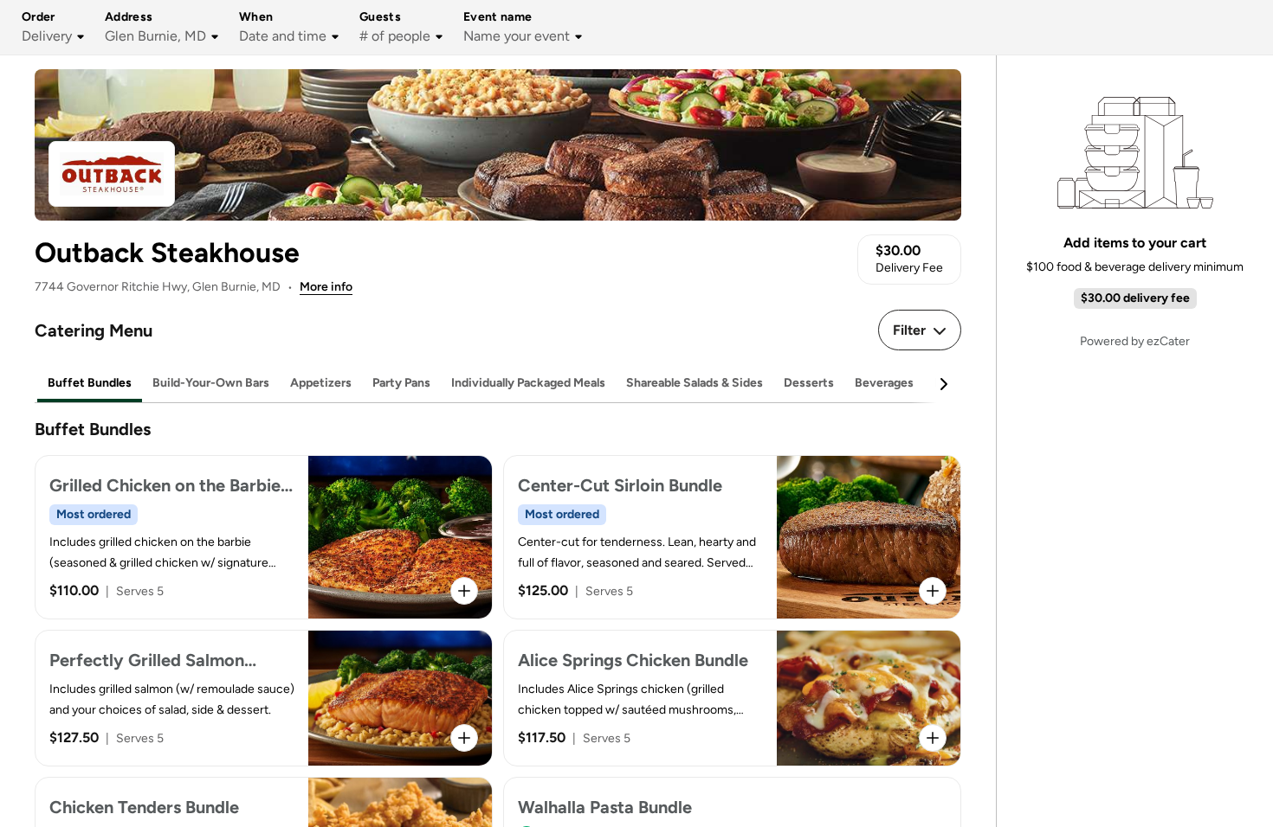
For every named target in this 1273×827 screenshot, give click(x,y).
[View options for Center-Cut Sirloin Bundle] (933, 591)
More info (326, 286)
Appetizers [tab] (321, 382)
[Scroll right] (943, 384)
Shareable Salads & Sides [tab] (694, 382)
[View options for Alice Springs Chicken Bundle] (933, 738)
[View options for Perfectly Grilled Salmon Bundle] (464, 738)
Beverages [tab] (884, 382)
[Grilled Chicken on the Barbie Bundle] (264, 537)
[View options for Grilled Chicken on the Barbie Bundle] (464, 591)
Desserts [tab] (809, 382)
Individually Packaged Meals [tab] (528, 382)
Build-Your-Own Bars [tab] (210, 382)
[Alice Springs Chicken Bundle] (732, 698)
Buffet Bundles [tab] (90, 382)
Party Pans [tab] (401, 382)
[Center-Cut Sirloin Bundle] (732, 537)
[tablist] (498, 383)
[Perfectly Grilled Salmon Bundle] (264, 698)
